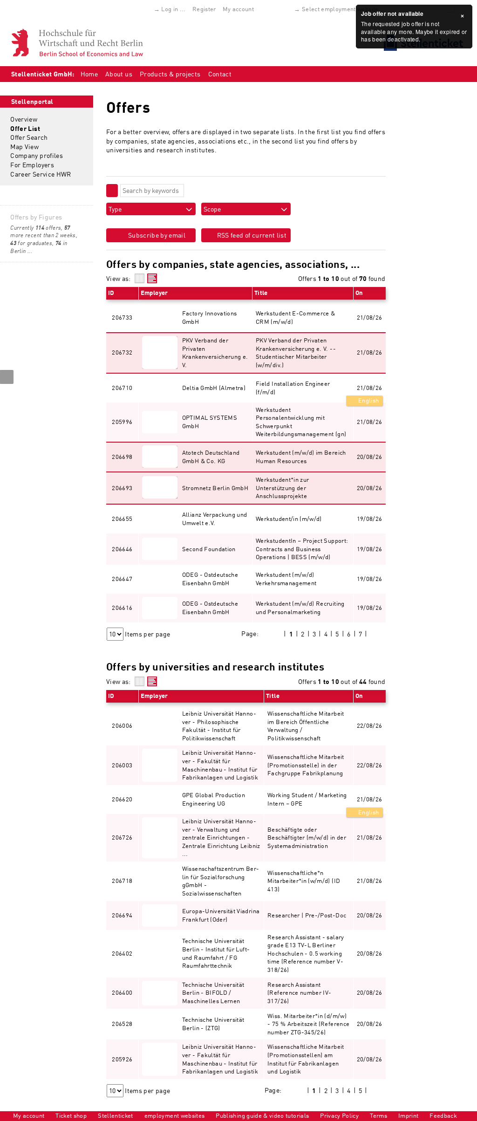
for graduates (31, 242)
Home (89, 74)
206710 (122, 387)
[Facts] (139, 278)
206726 (122, 837)
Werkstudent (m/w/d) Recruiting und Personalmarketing (300, 607)
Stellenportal (32, 101)
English (368, 400)
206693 (122, 488)
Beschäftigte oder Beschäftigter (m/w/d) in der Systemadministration (306, 837)
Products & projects (170, 74)
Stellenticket (115, 1115)
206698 (122, 456)
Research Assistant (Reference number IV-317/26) (299, 993)
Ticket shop (71, 1115)
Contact (220, 74)
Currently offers (35, 227)
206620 (122, 799)
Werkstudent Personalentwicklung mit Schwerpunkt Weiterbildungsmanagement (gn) (301, 422)
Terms (378, 1115)
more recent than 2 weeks (42, 231)
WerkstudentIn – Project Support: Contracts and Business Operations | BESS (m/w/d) (302, 548)
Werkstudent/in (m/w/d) (289, 518)
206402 (122, 953)
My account (238, 9)
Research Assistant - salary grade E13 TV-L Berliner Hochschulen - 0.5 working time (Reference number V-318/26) (305, 953)
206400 (122, 992)
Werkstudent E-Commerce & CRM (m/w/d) (295, 317)
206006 (122, 725)
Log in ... (173, 9)
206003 (122, 765)
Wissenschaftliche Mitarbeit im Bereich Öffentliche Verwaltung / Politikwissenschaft (305, 726)
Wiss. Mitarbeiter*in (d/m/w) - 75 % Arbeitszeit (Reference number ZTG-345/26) (308, 1024)
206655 (122, 518)
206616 (122, 607)
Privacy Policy (339, 1115)
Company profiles (36, 155)
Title (261, 292)
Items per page (147, 634)
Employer (154, 292)
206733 (122, 317)
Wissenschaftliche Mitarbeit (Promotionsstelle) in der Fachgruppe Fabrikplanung (305, 765)
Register (204, 9)
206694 (122, 915)
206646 (122, 549)
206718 (122, 880)
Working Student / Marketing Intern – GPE (307, 799)
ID (111, 292)
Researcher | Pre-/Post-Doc (306, 915)
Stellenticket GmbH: (43, 74)
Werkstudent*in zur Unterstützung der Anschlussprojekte (282, 487)
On (359, 292)
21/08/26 (369, 387)
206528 (122, 1023)
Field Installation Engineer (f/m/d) (293, 388)
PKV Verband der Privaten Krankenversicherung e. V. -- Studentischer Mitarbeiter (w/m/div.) (296, 352)
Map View (24, 146)
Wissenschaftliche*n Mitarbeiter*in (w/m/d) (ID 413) (303, 881)
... (29, 250)
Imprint (408, 1115)
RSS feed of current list (250, 235)
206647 (122, 578)
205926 (122, 1059)
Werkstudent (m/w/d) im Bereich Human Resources (301, 457)
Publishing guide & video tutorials (262, 1115)
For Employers (32, 165)
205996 (122, 421)
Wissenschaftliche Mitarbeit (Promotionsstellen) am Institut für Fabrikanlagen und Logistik (305, 1059)
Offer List (25, 128)
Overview (23, 119)
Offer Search (29, 137)
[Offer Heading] (152, 278)
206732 (122, 352)
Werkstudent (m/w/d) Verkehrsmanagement (286, 579)
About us (118, 74)
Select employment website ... (344, 9)
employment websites (174, 1115)
